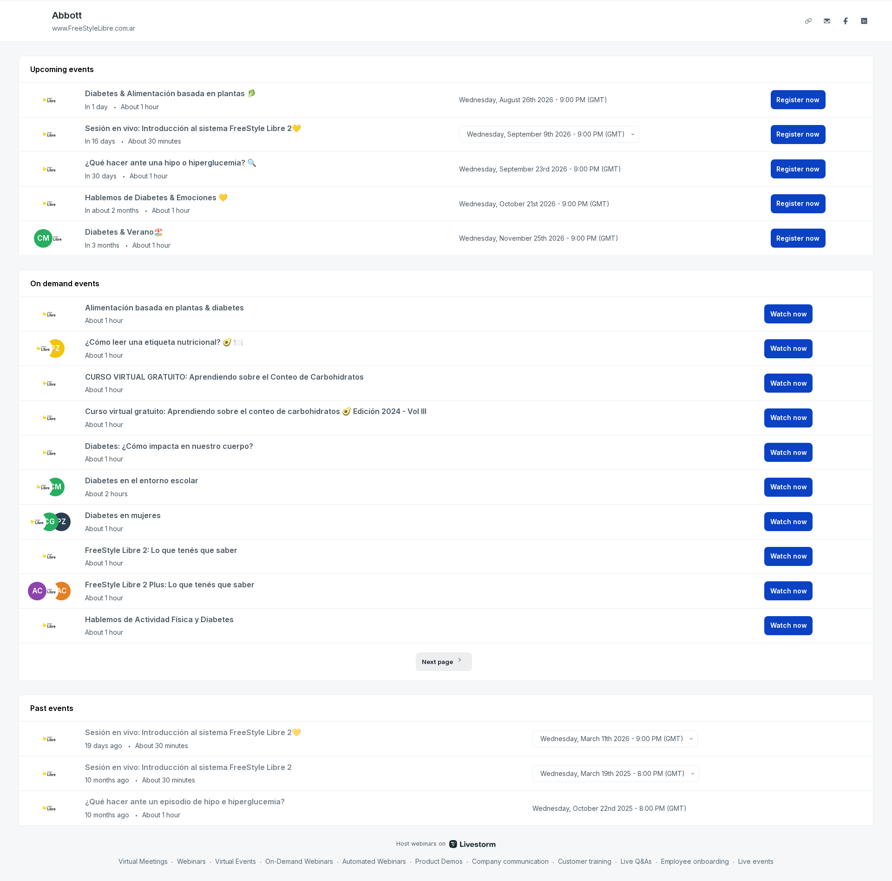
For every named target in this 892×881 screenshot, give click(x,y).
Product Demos (439, 861)
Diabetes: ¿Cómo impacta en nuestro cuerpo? (169, 446)
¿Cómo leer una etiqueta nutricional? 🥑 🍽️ (164, 342)
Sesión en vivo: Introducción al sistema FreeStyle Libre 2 (188, 767)
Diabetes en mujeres (123, 515)
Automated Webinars (374, 861)
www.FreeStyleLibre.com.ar (93, 28)
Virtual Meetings (143, 861)
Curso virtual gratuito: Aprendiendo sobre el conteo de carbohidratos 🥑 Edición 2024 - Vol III (255, 411)
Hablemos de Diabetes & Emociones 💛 (156, 197)
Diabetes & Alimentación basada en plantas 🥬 (170, 93)
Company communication (510, 861)
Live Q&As (636, 861)
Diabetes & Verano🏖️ (124, 232)
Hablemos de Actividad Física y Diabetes (159, 619)
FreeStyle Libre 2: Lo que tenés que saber (161, 550)
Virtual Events (235, 861)
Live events (756, 861)
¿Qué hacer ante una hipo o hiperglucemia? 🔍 (170, 162)
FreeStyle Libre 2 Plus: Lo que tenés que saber (170, 584)
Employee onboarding (695, 861)
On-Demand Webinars (299, 861)
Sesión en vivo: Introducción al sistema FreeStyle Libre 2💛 (193, 128)
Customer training (584, 861)
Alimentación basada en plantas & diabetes (164, 307)
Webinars (191, 861)
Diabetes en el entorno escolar (141, 480)
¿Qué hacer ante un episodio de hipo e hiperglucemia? (185, 801)
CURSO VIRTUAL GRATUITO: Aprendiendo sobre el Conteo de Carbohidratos (224, 376)
